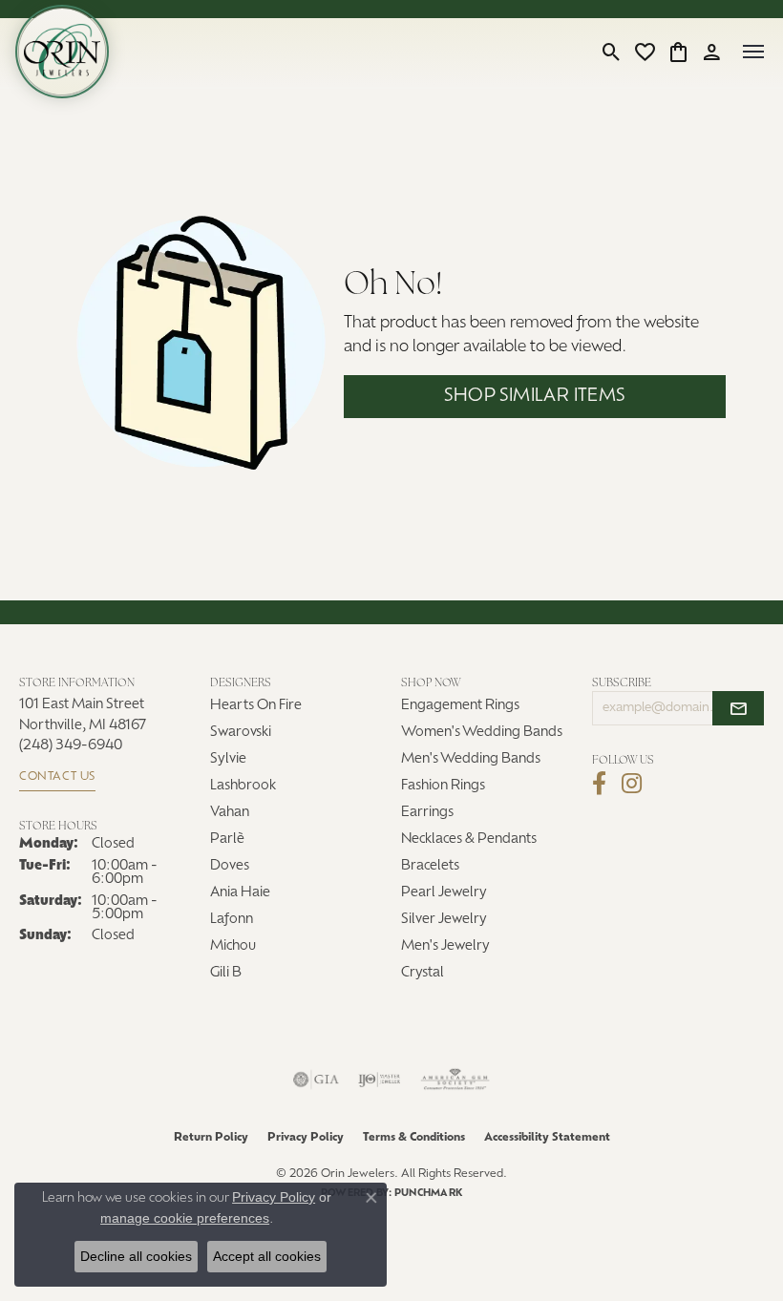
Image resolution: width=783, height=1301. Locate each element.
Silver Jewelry (444, 920)
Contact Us (57, 777)
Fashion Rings (443, 786)
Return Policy (211, 1138)
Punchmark (428, 1193)
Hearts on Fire (256, 706)
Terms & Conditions (414, 1138)
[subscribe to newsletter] (738, 708)
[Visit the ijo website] (379, 1079)
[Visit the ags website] (455, 1079)
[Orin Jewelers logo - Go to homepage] (62, 51)
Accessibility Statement (547, 1138)
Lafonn (231, 920)
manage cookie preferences (184, 1218)
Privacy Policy (305, 1138)
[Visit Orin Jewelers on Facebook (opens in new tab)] (599, 783)
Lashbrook (243, 786)
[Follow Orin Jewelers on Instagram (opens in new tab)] (632, 783)
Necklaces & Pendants (469, 839)
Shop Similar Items (534, 397)
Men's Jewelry (445, 946)
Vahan (229, 813)
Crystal (422, 973)
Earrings (427, 813)
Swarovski (240, 732)
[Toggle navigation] (753, 51)
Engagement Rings (460, 706)
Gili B (226, 973)
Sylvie (228, 759)
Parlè (227, 839)
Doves (229, 866)
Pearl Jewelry (444, 893)
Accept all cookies (267, 1256)
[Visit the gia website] (316, 1079)
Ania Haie (240, 893)
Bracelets (430, 866)
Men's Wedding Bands (470, 759)
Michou (233, 946)
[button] (612, 51)
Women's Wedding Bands (481, 732)
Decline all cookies (136, 1256)
